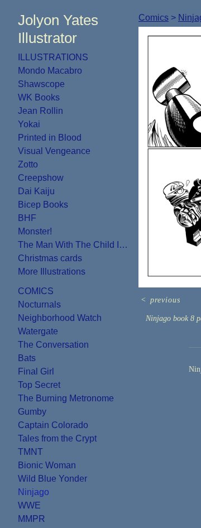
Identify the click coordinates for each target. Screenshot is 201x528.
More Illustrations (51, 271)
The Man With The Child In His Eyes (74, 244)
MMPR (31, 519)
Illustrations (53, 57)
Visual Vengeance (54, 151)
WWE (29, 505)
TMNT (30, 452)
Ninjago (33, 492)
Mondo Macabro (50, 70)
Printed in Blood (50, 137)
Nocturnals (39, 304)
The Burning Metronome (66, 398)
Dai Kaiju (36, 191)
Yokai (29, 124)
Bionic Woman (47, 465)
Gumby (32, 411)
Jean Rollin (40, 111)
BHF (27, 218)
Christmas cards (50, 258)
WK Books (39, 97)
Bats (27, 358)
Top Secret (39, 385)
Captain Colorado (53, 425)
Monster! (35, 231)
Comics (36, 291)
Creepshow (41, 178)
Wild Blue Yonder (52, 478)
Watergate (38, 331)
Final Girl (36, 371)
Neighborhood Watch (60, 318)
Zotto (28, 164)
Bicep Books (43, 204)
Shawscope (41, 84)
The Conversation (53, 344)
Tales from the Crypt (57, 438)
